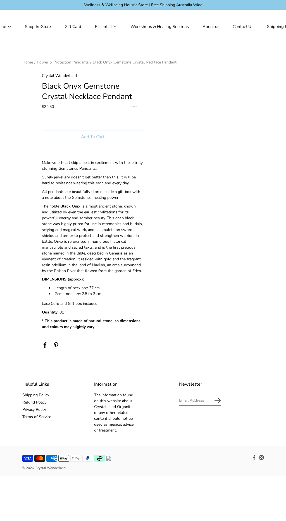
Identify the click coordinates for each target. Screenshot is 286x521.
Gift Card (73, 26)
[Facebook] (45, 345)
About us (210, 26)
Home (27, 62)
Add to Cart (92, 137)
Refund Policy (34, 402)
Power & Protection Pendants (63, 62)
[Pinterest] (56, 345)
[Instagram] (261, 457)
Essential (103, 26)
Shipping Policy (35, 395)
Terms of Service (36, 416)
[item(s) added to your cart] (259, 26)
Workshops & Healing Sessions (159, 26)
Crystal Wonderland (50, 468)
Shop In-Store (38, 26)
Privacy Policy (34, 409)
